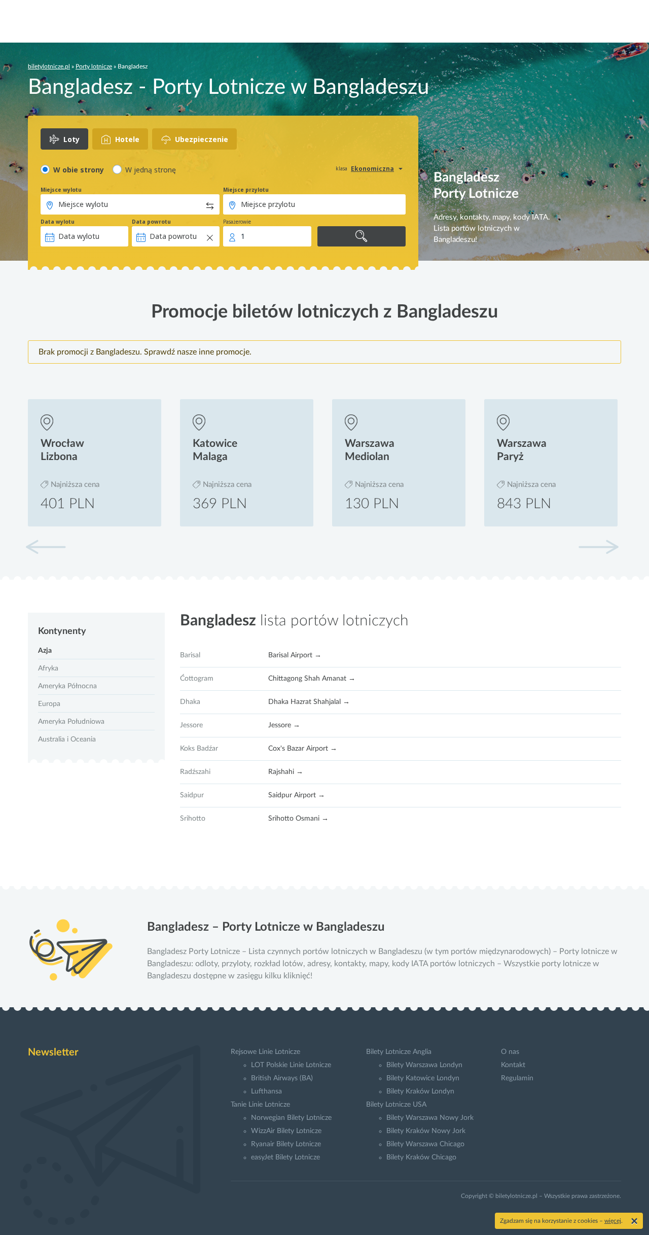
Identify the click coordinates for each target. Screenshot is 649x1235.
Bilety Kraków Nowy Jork (425, 1131)
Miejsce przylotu (246, 189)
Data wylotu (58, 221)
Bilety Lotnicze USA (396, 1104)
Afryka (48, 668)
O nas (510, 1051)
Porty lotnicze (94, 66)
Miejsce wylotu (61, 189)
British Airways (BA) (282, 1078)
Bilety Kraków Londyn (420, 1091)
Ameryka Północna (67, 686)
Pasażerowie (237, 221)
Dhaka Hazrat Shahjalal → (309, 701)
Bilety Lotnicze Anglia (398, 1051)
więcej (612, 1221)
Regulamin (517, 1078)
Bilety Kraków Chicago (421, 1157)
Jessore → (284, 725)
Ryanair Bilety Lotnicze (286, 1144)
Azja (45, 650)
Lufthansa (266, 1091)
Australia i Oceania (67, 739)
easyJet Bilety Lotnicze (285, 1157)
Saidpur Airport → (296, 795)
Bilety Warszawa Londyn (424, 1065)
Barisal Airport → (294, 655)
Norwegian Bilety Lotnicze (291, 1117)
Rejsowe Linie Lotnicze (265, 1051)
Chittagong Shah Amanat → (311, 678)
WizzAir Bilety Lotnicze (286, 1131)
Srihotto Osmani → (298, 818)
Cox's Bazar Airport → (302, 748)
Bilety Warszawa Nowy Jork (430, 1117)
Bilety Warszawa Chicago (425, 1144)
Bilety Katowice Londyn (422, 1078)
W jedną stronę (150, 169)
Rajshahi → (285, 771)
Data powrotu (151, 221)
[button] (598, 546)
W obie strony (78, 169)
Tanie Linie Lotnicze (260, 1104)
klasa (341, 168)
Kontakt (513, 1065)
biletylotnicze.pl (49, 66)
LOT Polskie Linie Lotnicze (291, 1065)
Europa (49, 704)
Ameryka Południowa (71, 721)
